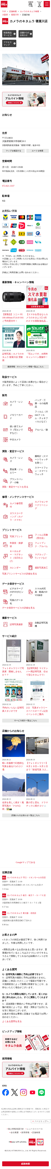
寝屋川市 (15, 15)
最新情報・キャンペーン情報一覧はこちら (25, 367)
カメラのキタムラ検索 (29, 11)
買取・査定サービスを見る (15, 487)
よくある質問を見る (12, 1021)
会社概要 (15, 1132)
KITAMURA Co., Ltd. (20, 1151)
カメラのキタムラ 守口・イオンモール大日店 (26, 878)
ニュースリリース (35, 1129)
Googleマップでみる (25, 862)
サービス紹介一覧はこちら (25, 721)
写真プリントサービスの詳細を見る (19, 574)
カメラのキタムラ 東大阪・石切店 (21, 913)
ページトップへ (42, 1121)
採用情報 (25, 1132)
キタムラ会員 (39, 2)
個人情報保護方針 (16, 1129)
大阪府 (5, 15)
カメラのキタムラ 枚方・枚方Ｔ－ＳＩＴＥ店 (26, 895)
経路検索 (25, 1164)
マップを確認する (13, 151)
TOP (4, 11)
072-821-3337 (8, 186)
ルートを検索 (37, 151)
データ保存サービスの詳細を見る (18, 608)
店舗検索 (30, 2)
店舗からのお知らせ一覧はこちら (25, 815)
